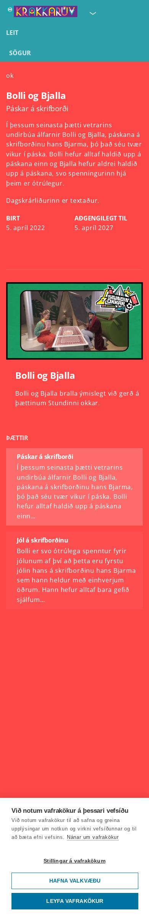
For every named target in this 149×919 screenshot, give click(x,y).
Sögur (20, 53)
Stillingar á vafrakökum (74, 861)
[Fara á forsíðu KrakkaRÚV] (42, 13)
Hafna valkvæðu (75, 881)
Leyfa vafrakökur (74, 901)
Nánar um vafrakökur (93, 837)
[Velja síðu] (92, 13)
